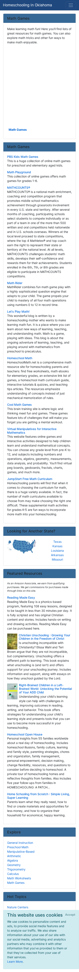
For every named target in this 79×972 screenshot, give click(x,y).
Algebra (12, 860)
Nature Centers (17, 907)
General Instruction (20, 842)
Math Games (18, 129)
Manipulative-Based (21, 851)
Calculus (13, 874)
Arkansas (57, 555)
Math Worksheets (19, 878)
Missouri (57, 559)
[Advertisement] (39, 85)
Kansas (57, 546)
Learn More (15, 961)
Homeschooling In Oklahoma (27, 5)
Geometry (14, 865)
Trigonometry (16, 869)
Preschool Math (17, 847)
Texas (57, 541)
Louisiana (57, 550)
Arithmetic (14, 856)
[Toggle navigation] (71, 5)
